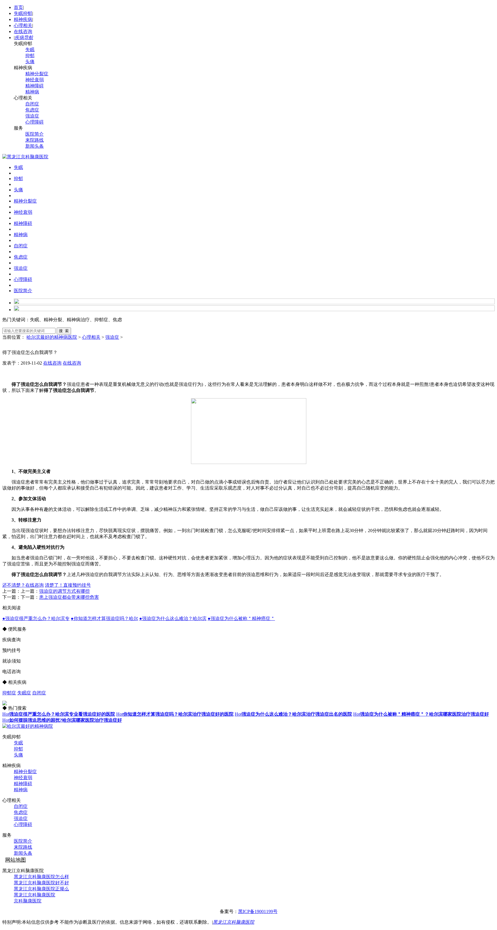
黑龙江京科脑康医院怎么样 (41, 876)
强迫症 (32, 115)
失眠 (30, 49)
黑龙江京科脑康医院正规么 (41, 888)
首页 (18, 7)
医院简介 (34, 134)
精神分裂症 (36, 73)
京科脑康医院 (27, 900)
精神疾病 (23, 19)
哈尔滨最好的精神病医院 (51, 337)
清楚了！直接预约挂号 (68, 585)
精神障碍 (34, 85)
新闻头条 (34, 146)
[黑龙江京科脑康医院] (25, 156)
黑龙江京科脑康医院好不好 (41, 882)
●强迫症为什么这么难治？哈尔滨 (173, 618)
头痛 (30, 61)
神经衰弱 (34, 79)
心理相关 (23, 25)
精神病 (32, 91)
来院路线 (34, 140)
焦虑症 (32, 109)
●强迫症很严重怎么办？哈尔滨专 (36, 618)
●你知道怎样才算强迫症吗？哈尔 (104, 618)
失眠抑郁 (23, 13)
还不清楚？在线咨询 (23, 585)
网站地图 (15, 860)
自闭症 (32, 103)
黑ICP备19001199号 (258, 911)
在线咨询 (23, 31)
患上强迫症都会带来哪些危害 (69, 597)
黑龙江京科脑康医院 (34, 894)
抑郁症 (9, 692)
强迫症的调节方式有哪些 (64, 591)
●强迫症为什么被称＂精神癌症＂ (241, 618)
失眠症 (24, 692)
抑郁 (30, 55)
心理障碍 (34, 122)
